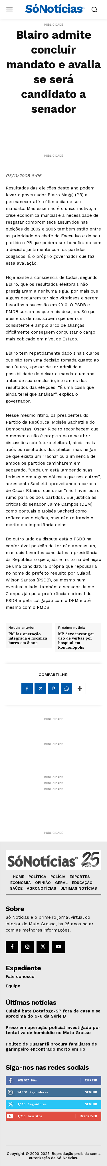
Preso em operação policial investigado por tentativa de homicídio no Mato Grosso (53, 1030)
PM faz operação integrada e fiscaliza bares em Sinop (28, 638)
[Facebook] (27, 688)
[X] (40, 688)
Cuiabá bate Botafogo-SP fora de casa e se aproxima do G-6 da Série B (53, 1013)
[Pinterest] (53, 688)
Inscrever (88, 1116)
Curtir (91, 1080)
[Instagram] (27, 947)
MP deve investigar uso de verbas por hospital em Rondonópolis (76, 641)
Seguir (91, 1092)
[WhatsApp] (66, 688)
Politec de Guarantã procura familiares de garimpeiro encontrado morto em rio (51, 1047)
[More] (80, 688)
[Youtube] (58, 947)
